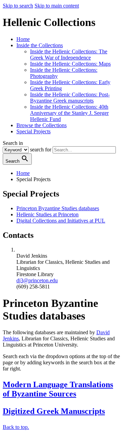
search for (40, 149)
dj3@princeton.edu (37, 280)
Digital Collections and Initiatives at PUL (60, 221)
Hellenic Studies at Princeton (47, 214)
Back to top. (16, 427)
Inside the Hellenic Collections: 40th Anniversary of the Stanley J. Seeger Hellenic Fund (69, 113)
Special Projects (33, 131)
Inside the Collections (39, 45)
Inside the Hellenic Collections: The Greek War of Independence (68, 54)
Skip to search (18, 6)
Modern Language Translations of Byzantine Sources (58, 389)
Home (23, 39)
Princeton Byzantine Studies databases (57, 208)
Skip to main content (57, 6)
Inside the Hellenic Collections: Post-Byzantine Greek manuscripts (70, 98)
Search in (13, 143)
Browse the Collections (41, 125)
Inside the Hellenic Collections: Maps (70, 64)
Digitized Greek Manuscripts (54, 411)
